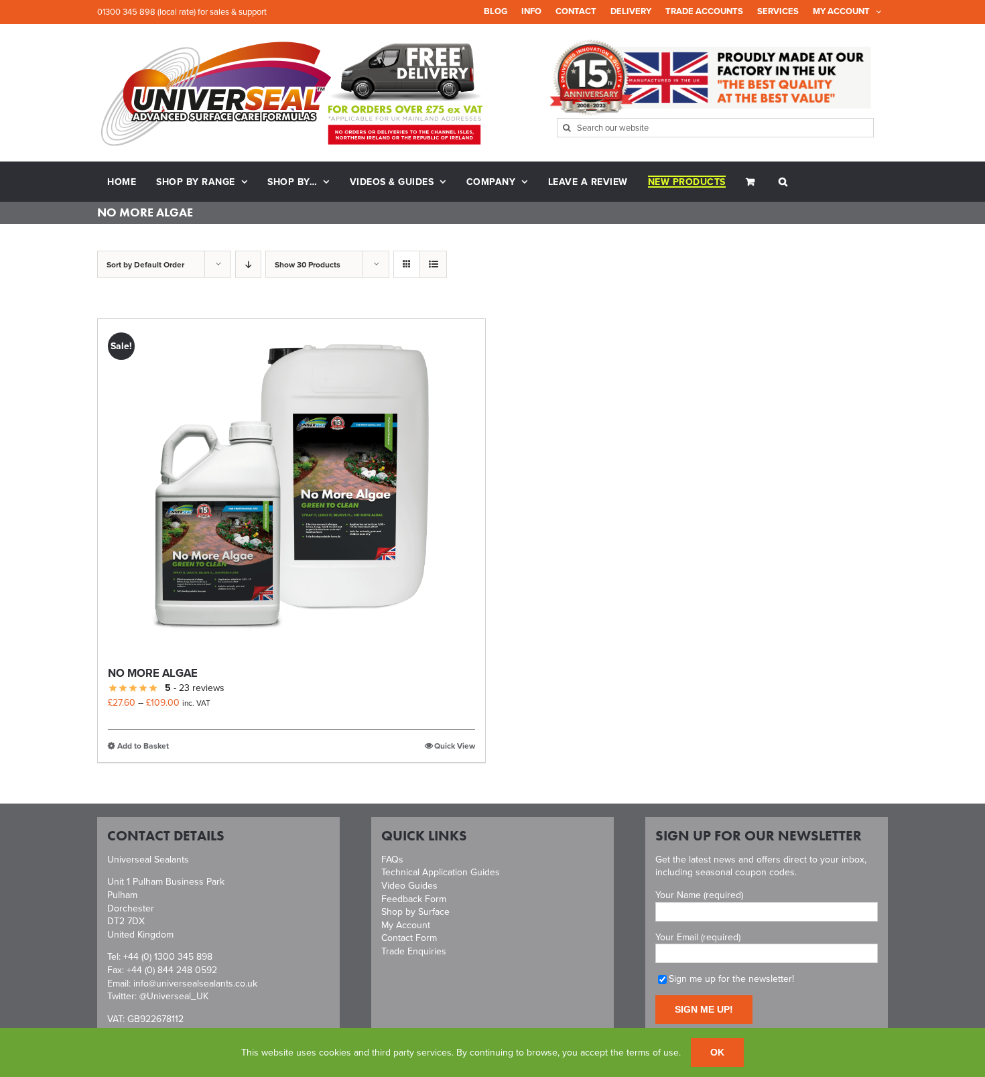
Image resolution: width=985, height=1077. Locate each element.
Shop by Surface (415, 911)
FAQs (392, 859)
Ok (717, 1052)
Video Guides (409, 885)
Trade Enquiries (413, 951)
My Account (405, 925)
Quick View (454, 745)
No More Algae (153, 673)
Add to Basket (143, 745)
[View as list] (433, 264)
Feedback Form (413, 898)
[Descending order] (248, 264)
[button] (783, 182)
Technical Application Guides (440, 872)
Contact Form (409, 937)
